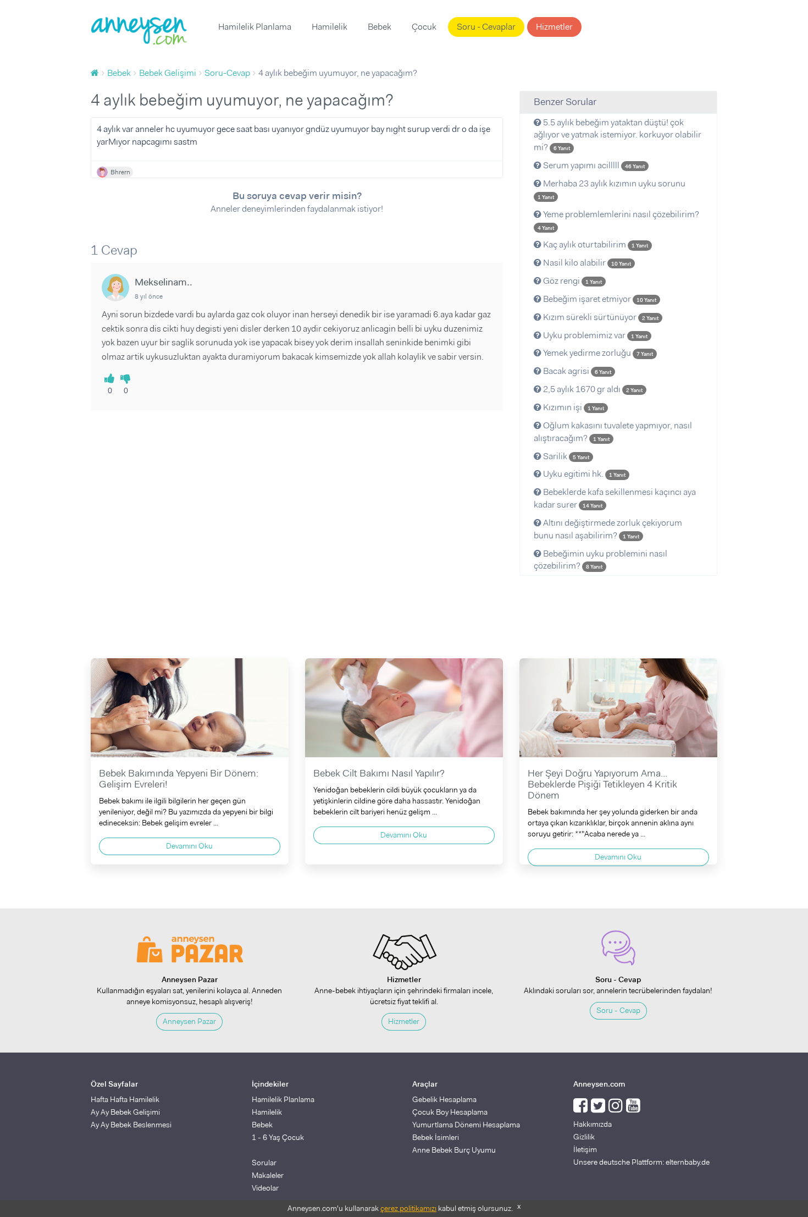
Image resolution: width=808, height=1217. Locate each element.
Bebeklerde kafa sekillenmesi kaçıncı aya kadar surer (615, 498)
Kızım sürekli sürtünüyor (599, 317)
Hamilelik (329, 26)
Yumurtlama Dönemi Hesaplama (466, 1125)
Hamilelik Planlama (254, 26)
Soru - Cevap (618, 1010)
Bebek (379, 26)
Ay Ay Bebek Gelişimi (125, 1112)
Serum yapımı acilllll (593, 165)
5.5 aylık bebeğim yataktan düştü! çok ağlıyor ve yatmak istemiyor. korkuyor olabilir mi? (617, 135)
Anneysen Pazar (189, 1021)
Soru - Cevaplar (486, 26)
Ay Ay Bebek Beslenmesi (131, 1125)
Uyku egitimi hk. (583, 474)
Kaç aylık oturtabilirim (594, 244)
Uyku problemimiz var (594, 335)
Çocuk (424, 26)
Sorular (264, 1163)
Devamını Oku (189, 846)
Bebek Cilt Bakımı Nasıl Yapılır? (379, 773)
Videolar (265, 1188)
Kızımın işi (572, 407)
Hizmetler (554, 26)
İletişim (585, 1149)
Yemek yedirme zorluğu (597, 353)
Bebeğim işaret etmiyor (598, 299)
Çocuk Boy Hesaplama (450, 1112)
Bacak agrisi (576, 371)
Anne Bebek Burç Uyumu (454, 1150)
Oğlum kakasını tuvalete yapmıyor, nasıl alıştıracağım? (613, 432)
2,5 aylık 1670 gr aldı (592, 389)
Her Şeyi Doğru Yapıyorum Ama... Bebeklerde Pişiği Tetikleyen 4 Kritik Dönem (602, 784)
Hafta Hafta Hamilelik (125, 1099)
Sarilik (565, 456)
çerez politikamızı (408, 1208)
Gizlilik (584, 1137)
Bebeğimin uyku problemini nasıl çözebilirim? (600, 560)
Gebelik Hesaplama (444, 1099)
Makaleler (268, 1175)
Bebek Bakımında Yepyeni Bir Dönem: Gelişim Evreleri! (178, 779)
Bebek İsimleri (435, 1137)
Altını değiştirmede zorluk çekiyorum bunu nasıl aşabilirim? (608, 529)
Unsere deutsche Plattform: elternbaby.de (641, 1162)
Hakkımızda (592, 1124)
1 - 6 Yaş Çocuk (278, 1137)
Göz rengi (571, 281)
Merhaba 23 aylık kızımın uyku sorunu (611, 189)
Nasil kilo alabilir (586, 262)
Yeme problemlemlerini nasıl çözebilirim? (618, 220)
